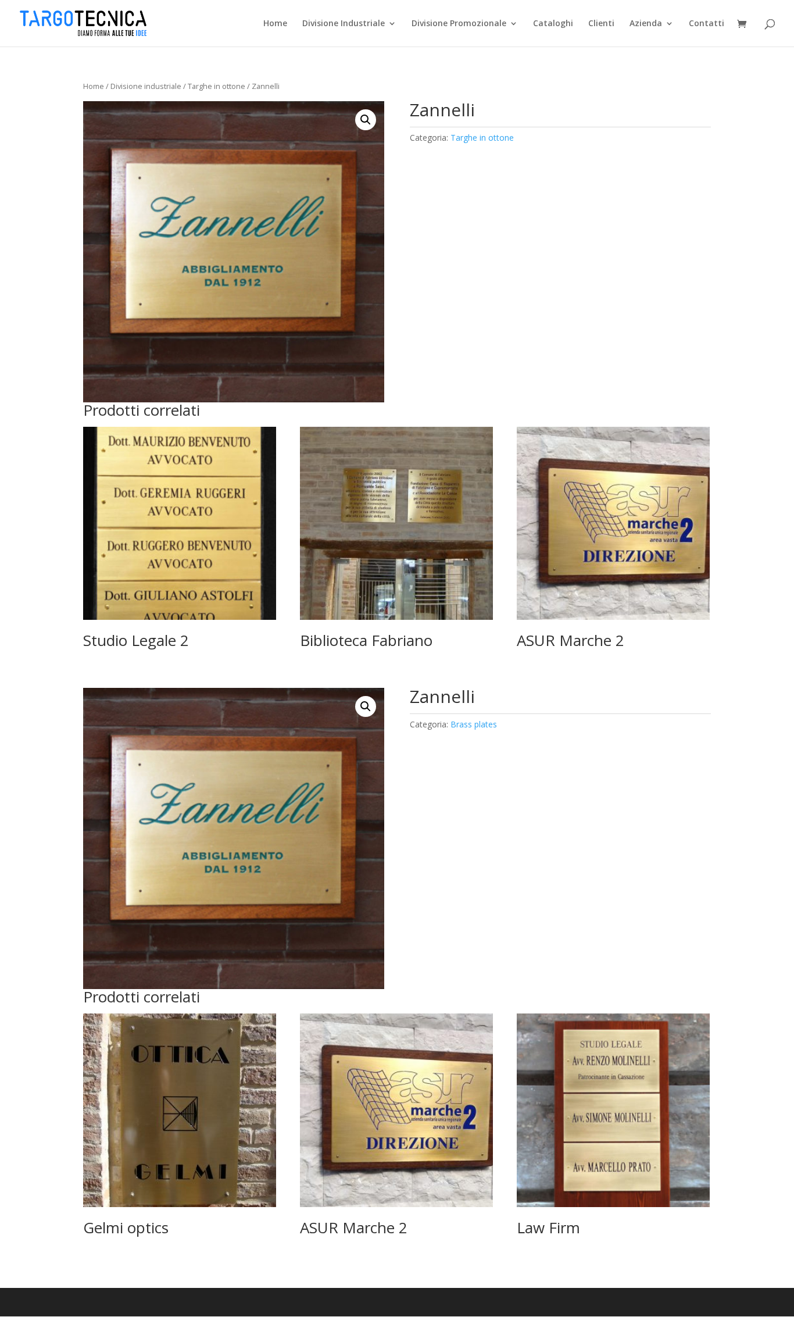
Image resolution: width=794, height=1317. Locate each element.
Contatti (706, 23)
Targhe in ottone (216, 86)
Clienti (601, 23)
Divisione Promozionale (459, 23)
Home (275, 23)
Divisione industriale (145, 86)
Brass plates (473, 724)
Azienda (646, 23)
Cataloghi (553, 23)
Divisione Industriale (343, 23)
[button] (365, 119)
